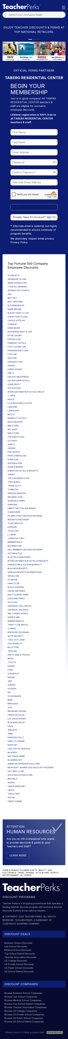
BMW (10, 700)
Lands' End (13, 410)
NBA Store (13, 425)
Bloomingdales (16, 305)
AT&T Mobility (15, 643)
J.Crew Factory (16, 538)
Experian (12, 527)
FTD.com (12, 354)
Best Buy (12, 298)
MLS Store (13, 647)
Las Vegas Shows (17, 719)
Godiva (11, 365)
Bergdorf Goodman (18, 632)
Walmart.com (15, 497)
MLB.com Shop (15, 422)
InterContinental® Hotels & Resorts (28, 561)
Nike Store (13, 433)
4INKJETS (12, 730)
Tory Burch (14, 482)
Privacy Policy (19, 242)
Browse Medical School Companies (22, 1000)
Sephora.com (15, 463)
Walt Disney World (18, 613)
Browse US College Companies (20, 1011)
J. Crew (11, 395)
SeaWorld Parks (16, 501)
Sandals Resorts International (25, 572)
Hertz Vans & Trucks (19, 655)
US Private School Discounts (19, 964)
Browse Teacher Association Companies (25, 1007)
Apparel (30, 873)
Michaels (12, 779)
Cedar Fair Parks (16, 591)
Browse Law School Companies (20, 996)
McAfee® (12, 752)
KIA (9, 692)
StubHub (12, 580)
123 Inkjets (13, 275)
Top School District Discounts (19, 953)
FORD (10, 670)
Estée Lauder (15, 335)
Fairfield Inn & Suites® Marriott (25, 564)
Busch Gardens (16, 587)
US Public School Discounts (18, 968)
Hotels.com (14, 388)
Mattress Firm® (16, 756)
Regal (11, 658)
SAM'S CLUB (13, 583)
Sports (54, 873)
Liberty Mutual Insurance (22, 508)
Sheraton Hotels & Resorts (23, 471)
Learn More (17, 855)
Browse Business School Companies (23, 993)
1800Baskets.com (17, 279)
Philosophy (14, 452)
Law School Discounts (15, 946)
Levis (10, 726)
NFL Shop (12, 429)
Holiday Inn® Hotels (19, 380)
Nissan (11, 677)
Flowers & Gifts (28, 870)
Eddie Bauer (14, 328)
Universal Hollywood (20, 606)
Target (11, 474)
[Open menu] (63, 8)
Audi (10, 707)
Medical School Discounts (17, 950)
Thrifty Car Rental (18, 625)
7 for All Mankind (17, 286)
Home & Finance (11, 870)
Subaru (11, 685)
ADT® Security (15, 636)
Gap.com (12, 358)
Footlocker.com (17, 347)
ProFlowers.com (17, 456)
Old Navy (12, 441)
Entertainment (11, 875)
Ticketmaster (15, 523)
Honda (11, 666)
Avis (10, 294)
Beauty (42, 870)
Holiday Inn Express (18, 377)
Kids (50, 870)
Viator (11, 797)
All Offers (26, 875)
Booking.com (15, 546)
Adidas (11, 782)
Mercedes (13, 703)
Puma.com (13, 459)
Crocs (11, 790)
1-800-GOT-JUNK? (16, 640)
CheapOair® (14, 512)
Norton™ (12, 745)
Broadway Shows (17, 711)
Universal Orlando (18, 610)
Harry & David (15, 369)
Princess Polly (16, 737)
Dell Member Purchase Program (25, 549)
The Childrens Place (19, 478)
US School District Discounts (19, 971)
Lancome (12, 407)
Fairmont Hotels (17, 343)
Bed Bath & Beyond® (18, 519)
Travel (21, 873)
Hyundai (12, 688)
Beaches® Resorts (18, 568)
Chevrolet (13, 673)
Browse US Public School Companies (23, 1018)
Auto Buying (42, 873)
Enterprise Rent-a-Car (20, 332)
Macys (11, 414)
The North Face (16, 437)
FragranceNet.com (18, 350)
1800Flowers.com (17, 283)
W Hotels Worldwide (19, 557)
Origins (11, 448)
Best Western (15, 302)
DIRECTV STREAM (16, 741)
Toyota (12, 662)
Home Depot (14, 384)
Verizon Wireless (17, 493)
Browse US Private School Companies (24, 1014)
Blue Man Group (16, 722)
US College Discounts (15, 960)
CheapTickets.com (18, 317)
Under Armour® (16, 786)
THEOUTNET (14, 794)
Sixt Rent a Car (16, 771)
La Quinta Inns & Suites (20, 403)
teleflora (13, 531)
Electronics (9, 873)
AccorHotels (15, 553)
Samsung (12, 504)
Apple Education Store (20, 775)
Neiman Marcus (16, 621)
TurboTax (13, 489)
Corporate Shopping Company (21, 923)
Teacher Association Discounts (20, 957)
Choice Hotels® (16, 320)
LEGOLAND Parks (16, 598)
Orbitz (11, 444)
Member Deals (15, 542)
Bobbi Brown (14, 309)
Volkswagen (14, 696)
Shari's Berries (15, 467)
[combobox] (35, 15)
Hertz (11, 373)
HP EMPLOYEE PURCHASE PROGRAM (25, 516)
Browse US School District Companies (24, 1021)
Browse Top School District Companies (24, 1004)
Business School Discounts (18, 943)
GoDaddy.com (15, 362)
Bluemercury (15, 760)
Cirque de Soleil (16, 715)
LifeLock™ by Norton (19, 749)
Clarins (12, 628)
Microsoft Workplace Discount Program (30, 767)
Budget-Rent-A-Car (18, 313)
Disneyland (14, 617)
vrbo (10, 734)
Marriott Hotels (17, 418)
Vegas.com (13, 576)
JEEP (10, 681)
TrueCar (12, 651)
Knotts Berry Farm (18, 595)
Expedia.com (14, 339)
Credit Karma (15, 801)
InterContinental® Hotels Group (26, 392)
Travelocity (14, 486)
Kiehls (11, 399)
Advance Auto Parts (19, 290)
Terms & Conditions (33, 1032)
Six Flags (12, 602)
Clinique (12, 324)
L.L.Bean (12, 534)
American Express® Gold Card (24, 764)
